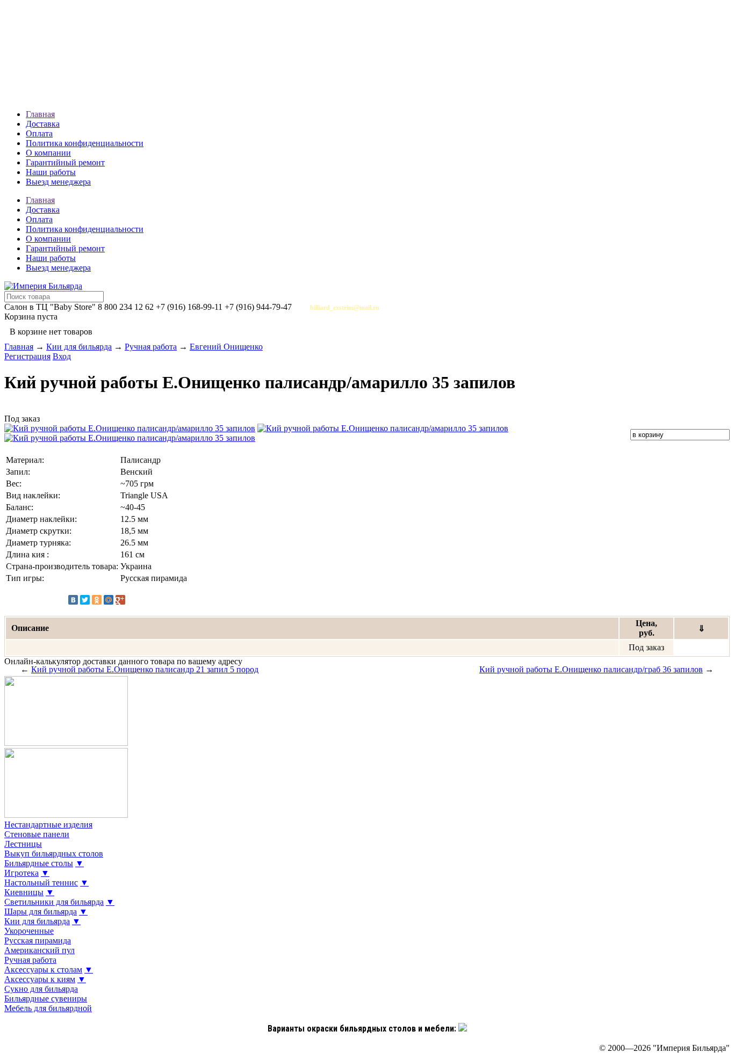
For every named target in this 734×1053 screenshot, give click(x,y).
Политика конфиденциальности (84, 143)
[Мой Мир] (108, 600)
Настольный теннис (41, 882)
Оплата (39, 133)
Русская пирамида (37, 940)
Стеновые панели (36, 834)
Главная (40, 114)
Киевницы (24, 892)
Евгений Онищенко (226, 346)
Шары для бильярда (40, 911)
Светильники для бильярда (54, 901)
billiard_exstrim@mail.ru (344, 307)
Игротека (21, 872)
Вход (62, 356)
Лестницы (23, 843)
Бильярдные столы (38, 863)
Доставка (43, 123)
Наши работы (51, 172)
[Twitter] (85, 600)
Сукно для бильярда (41, 988)
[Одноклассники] (97, 600)
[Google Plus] (120, 600)
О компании (48, 152)
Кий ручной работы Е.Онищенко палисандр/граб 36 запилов (591, 669)
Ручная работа (151, 346)
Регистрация (27, 356)
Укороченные (29, 930)
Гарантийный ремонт (65, 162)
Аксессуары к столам (43, 969)
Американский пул (39, 950)
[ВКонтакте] (73, 600)
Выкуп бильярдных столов (53, 853)
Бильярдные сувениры (45, 998)
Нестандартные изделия (48, 824)
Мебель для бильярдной (48, 1008)
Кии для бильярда (79, 346)
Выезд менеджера (58, 181)
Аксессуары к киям (39, 979)
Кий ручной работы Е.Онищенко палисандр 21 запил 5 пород (144, 669)
